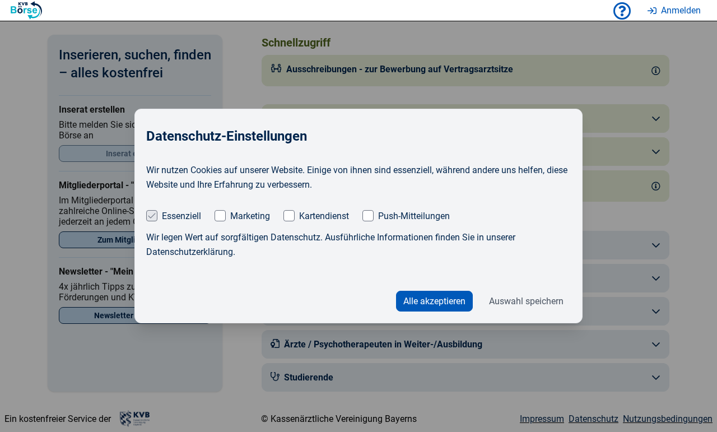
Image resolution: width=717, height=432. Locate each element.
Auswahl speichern (526, 301)
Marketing (250, 216)
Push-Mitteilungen (414, 216)
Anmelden (681, 10)
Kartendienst (324, 216)
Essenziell (181, 216)
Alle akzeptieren (434, 301)
